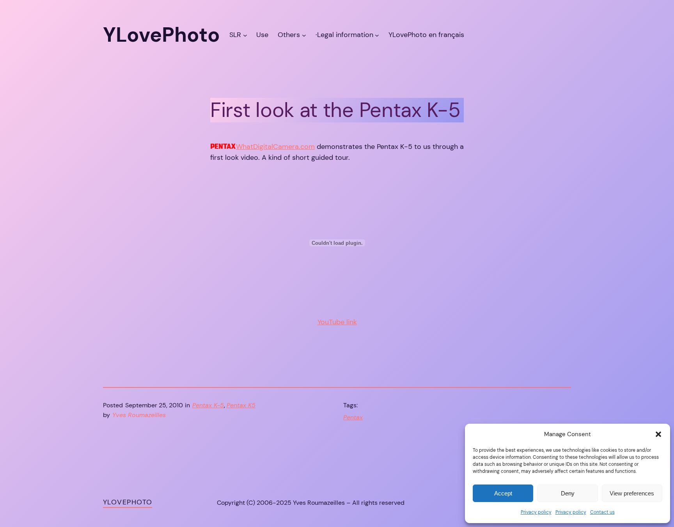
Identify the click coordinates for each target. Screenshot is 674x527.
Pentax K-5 (208, 405)
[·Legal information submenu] (377, 35)
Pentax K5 (241, 405)
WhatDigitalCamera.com (275, 146)
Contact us (602, 512)
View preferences (632, 493)
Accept (503, 493)
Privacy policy (536, 512)
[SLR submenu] (245, 35)
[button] (658, 434)
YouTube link (337, 322)
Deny (568, 493)
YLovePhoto (127, 502)
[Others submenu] (304, 35)
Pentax (353, 417)
